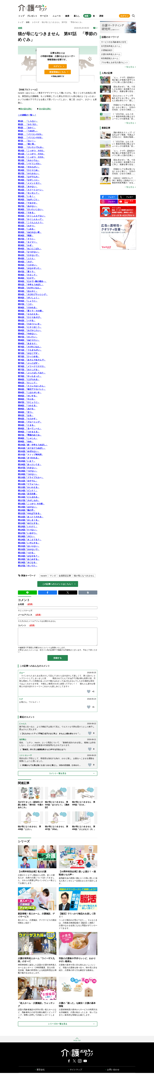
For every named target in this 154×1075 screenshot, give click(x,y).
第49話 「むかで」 (27, 278)
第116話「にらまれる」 (29, 497)
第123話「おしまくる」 (29, 520)
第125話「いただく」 (28, 526)
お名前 (26, 604)
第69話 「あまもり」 (28, 343)
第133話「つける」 (26, 553)
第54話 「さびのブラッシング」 (33, 294)
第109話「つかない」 (28, 474)
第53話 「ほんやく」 (28, 291)
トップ (21, 16)
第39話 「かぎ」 (26, 245)
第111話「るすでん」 (27, 481)
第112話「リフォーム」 (29, 484)
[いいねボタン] (88, 691)
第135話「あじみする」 (29, 559)
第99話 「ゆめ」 (26, 441)
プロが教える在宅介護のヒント (114, 62)
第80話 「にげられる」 (29, 379)
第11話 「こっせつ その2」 (31, 154)
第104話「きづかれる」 (29, 458)
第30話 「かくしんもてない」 (32, 216)
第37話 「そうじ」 (27, 239)
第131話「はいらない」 (29, 546)
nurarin (44, 576)
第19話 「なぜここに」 (29, 180)
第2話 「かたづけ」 (28, 124)
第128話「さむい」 (26, 536)
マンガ (53, 576)
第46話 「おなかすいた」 (30, 268)
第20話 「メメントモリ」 (30, 183)
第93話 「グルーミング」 (30, 422)
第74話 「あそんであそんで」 (32, 360)
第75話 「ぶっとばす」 (29, 363)
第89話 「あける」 (27, 409)
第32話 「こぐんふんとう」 (31, 222)
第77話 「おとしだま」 (29, 369)
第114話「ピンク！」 (28, 490)
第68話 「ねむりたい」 (29, 340)
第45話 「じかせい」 (28, 265)
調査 (101, 16)
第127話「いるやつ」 (28, 533)
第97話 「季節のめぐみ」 (30, 435)
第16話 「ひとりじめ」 (29, 170)
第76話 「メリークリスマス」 (32, 366)
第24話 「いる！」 (27, 196)
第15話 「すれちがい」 (29, 167)
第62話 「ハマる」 (27, 320)
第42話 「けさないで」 (29, 255)
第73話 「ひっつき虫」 (29, 356)
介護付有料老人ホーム (110, 54)
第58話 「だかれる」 (28, 307)
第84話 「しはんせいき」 (30, 392)
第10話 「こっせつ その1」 (31, 150)
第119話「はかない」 (28, 507)
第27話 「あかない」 (28, 206)
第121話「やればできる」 (30, 513)
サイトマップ (76, 1070)
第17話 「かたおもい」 (29, 173)
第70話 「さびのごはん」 (30, 347)
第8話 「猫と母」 (27, 144)
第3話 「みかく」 (27, 128)
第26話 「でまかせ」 (28, 203)
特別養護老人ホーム (109, 58)
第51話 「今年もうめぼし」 (31, 284)
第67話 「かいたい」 (28, 337)
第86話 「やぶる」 (27, 399)
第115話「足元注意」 (28, 494)
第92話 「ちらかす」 (28, 419)
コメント (27, 625)
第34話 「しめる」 (27, 229)
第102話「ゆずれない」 (29, 451)
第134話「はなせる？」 (29, 556)
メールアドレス (30, 615)
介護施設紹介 (107, 50)
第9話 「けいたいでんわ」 (31, 147)
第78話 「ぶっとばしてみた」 (32, 373)
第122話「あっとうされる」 (31, 517)
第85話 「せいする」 (28, 396)
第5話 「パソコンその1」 (30, 134)
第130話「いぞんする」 (29, 543)
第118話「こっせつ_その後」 (31, 504)
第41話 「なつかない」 (29, 252)
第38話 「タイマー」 (28, 242)
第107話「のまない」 (28, 468)
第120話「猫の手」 (26, 510)
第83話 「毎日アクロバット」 (32, 389)
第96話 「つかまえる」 (29, 432)
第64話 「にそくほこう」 (30, 327)
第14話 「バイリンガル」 (30, 163)
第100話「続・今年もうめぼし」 (33, 445)
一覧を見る (129, 67)
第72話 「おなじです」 (29, 353)
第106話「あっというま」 (30, 464)
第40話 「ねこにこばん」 (30, 248)
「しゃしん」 (31, 438)
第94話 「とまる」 (27, 425)
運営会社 (41, 1070)
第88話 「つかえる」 (28, 405)
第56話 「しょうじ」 (28, 301)
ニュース (57, 16)
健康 (67, 16)
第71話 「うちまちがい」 (30, 350)
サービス (44, 16)
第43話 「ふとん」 (27, 258)
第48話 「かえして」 (28, 275)
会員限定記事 (65, 576)
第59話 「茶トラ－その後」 (31, 311)
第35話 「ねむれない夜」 (30, 232)
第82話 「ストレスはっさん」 (32, 386)
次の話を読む (45, 109)
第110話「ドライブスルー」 (31, 477)
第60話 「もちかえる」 (29, 314)
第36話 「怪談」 (26, 235)
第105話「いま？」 (26, 461)
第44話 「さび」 (26, 262)
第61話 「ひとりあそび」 (30, 317)
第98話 (21, 438)
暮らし (77, 16)
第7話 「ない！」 (27, 141)
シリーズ (35, 22)
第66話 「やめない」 (28, 334)
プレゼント (32, 16)
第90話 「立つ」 (26, 412)
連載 (86, 16)
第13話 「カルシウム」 (29, 160)
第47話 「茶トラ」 (27, 271)
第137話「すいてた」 (28, 566)
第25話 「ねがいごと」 (29, 199)
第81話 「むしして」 (28, 383)
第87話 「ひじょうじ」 (29, 402)
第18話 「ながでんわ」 (29, 177)
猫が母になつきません (84, 576)
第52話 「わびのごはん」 (30, 288)
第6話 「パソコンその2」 (30, 137)
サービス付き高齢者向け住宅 (113, 42)
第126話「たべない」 (28, 530)
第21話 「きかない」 (28, 186)
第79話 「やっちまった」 (30, 376)
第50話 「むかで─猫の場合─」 (32, 281)
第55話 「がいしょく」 (29, 298)
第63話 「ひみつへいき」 (30, 324)
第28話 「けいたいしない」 (31, 209)
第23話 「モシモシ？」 (29, 193)
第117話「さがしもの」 (29, 500)
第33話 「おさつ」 (27, 226)
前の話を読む (26, 109)
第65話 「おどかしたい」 (30, 330)
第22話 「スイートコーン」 (31, 190)
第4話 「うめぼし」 (28, 131)
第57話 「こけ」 (26, 304)
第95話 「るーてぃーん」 (30, 428)
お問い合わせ (113, 1070)
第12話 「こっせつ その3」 (31, 157)
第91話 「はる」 (26, 415)
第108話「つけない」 (28, 471)
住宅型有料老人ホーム (110, 46)
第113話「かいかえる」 (29, 487)
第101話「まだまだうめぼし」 (32, 448)
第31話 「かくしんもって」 (31, 219)
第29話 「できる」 (27, 213)
